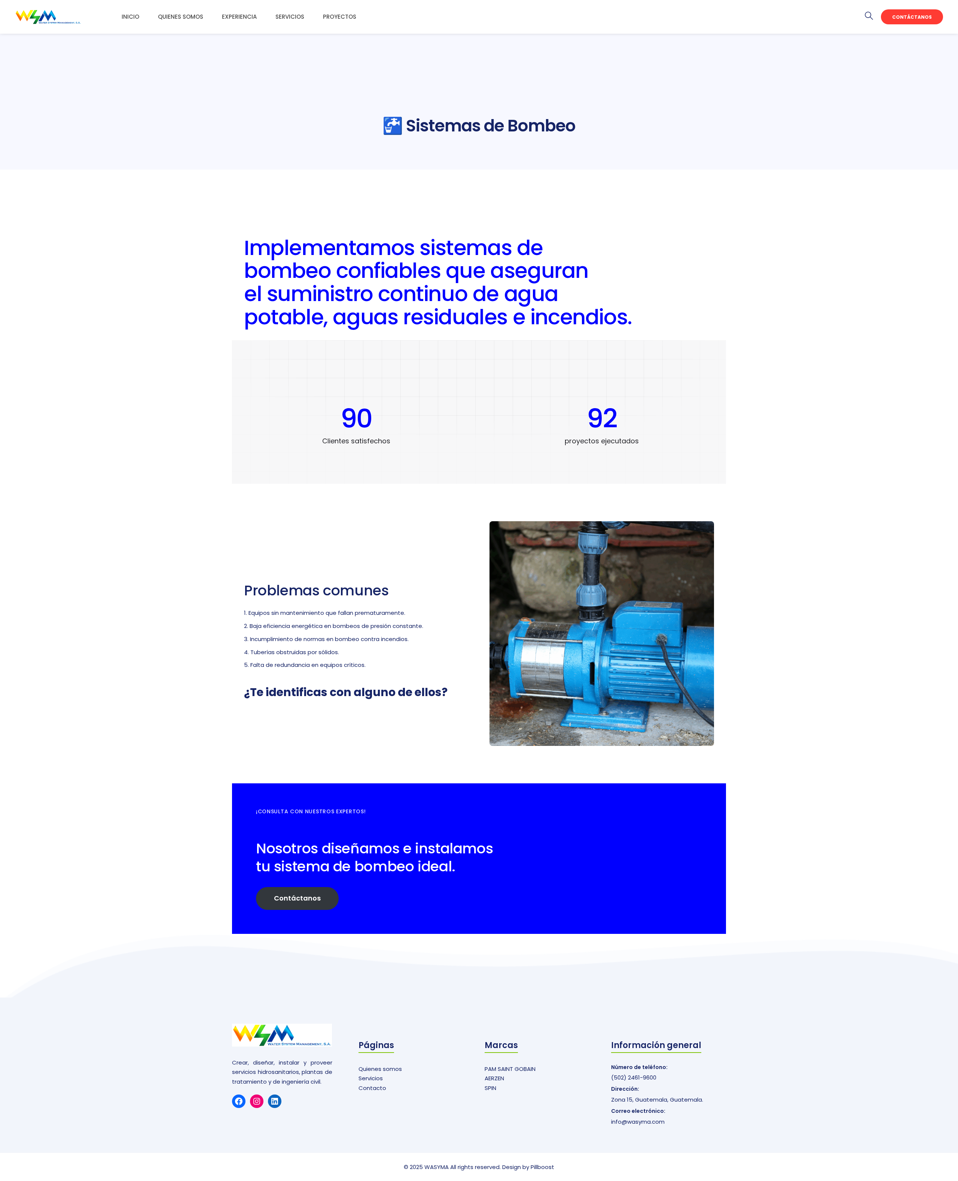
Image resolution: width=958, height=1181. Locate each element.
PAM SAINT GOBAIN (510, 1069)
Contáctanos (912, 17)
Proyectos (339, 17)
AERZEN (494, 1078)
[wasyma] (48, 16)
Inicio (130, 17)
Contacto (372, 1088)
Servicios (289, 17)
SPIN (490, 1088)
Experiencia (239, 17)
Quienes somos (180, 17)
